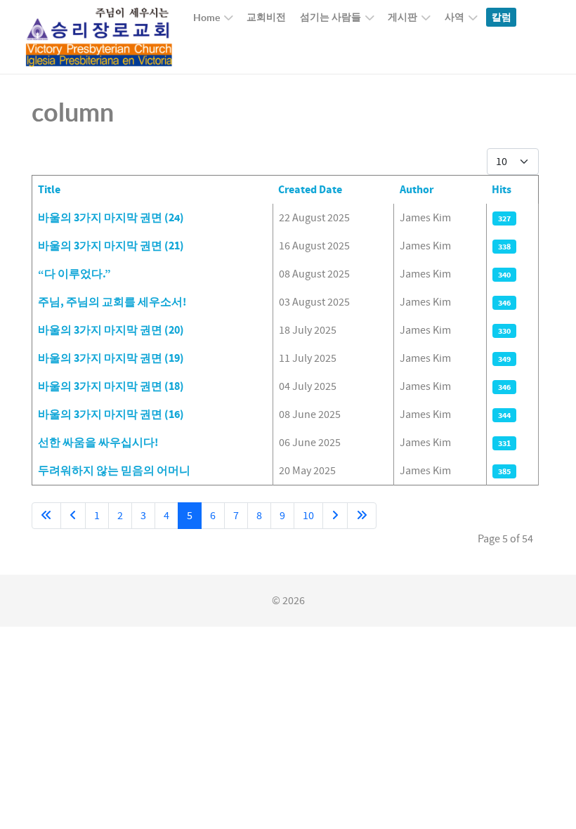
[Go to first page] (46, 515)
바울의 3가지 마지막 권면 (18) (111, 386)
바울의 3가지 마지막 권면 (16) (111, 414)
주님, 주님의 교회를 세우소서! (112, 302)
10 (308, 515)
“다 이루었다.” (74, 274)
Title (49, 189)
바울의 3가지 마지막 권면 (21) (111, 246)
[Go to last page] (362, 515)
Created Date (310, 189)
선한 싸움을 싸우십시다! (98, 442)
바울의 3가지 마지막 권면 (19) (111, 358)
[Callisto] (99, 36)
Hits (501, 189)
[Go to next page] (335, 515)
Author (416, 189)
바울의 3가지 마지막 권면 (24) (111, 217)
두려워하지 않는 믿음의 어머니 (114, 470)
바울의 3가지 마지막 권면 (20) (111, 330)
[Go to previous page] (73, 515)
